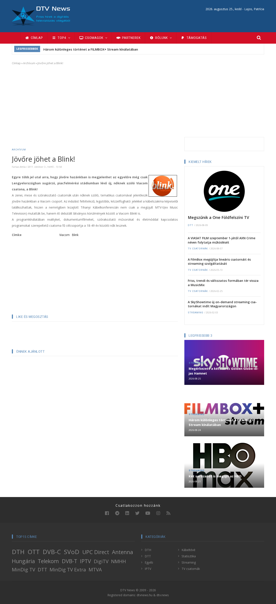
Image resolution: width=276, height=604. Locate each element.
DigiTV (101, 561)
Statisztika (189, 556)
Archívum (29, 63)
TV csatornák (198, 248)
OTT (34, 552)
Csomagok (94, 38)
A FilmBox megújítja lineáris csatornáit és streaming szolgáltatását (219, 261)
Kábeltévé (188, 550)
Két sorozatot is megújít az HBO (215, 476)
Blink (75, 235)
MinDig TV (23, 569)
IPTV (85, 561)
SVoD (71, 552)
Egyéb (149, 562)
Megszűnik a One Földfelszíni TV (218, 217)
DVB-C (52, 552)
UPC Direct (95, 552)
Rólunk (161, 38)
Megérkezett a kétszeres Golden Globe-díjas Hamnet (223, 370)
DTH (18, 552)
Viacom (64, 235)
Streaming (195, 312)
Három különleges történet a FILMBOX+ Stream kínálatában (90, 49)
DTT (190, 225)
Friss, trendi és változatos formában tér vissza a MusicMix (223, 283)
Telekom (48, 561)
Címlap (36, 38)
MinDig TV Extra (68, 569)
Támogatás (196, 38)
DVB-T (69, 561)
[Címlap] (41, 16)
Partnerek (131, 38)
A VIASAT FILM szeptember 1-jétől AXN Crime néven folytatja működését (221, 240)
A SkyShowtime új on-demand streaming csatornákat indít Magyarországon (222, 304)
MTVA (95, 569)
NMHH (118, 561)
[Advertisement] (138, 100)
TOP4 (62, 38)
